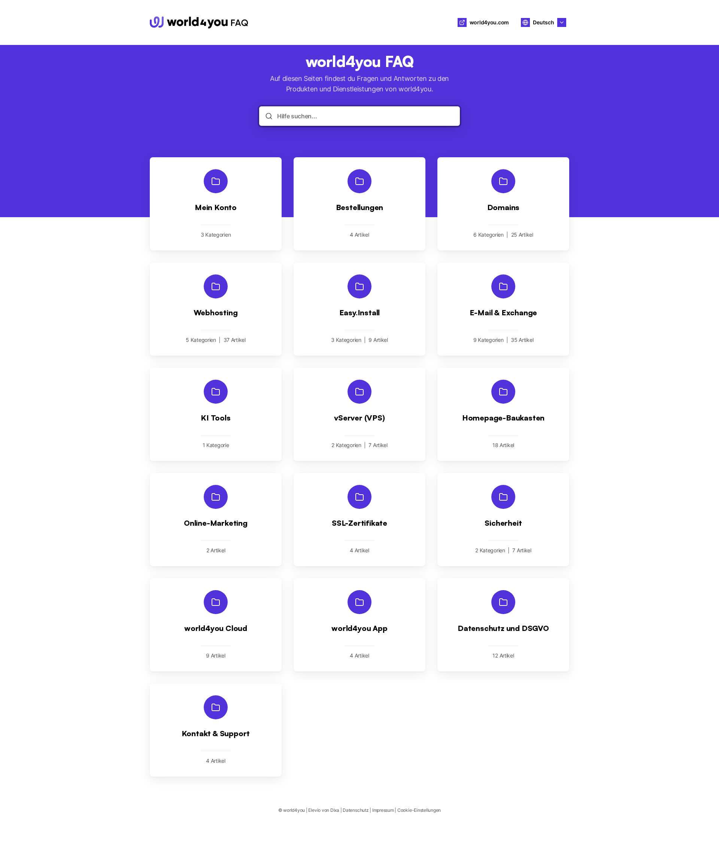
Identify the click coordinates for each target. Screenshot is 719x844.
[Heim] (199, 22)
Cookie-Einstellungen (419, 810)
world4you (279, 22)
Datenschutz (355, 810)
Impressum (383, 810)
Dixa (334, 810)
